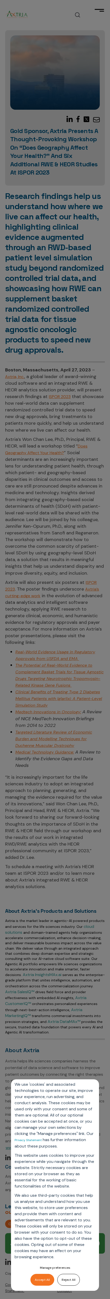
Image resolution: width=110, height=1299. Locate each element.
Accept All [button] (42, 1280)
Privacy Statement (28, 1140)
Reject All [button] (68, 1280)
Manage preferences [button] (55, 1268)
